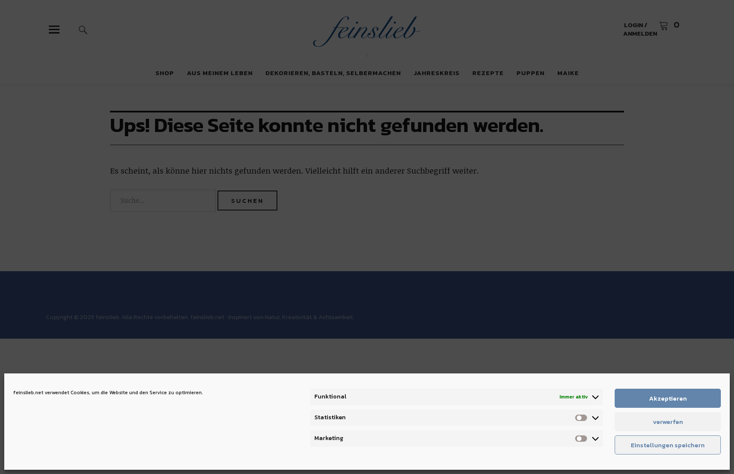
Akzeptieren (668, 398)
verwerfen (668, 421)
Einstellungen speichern (668, 445)
